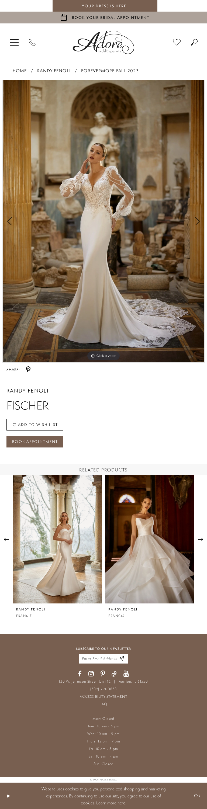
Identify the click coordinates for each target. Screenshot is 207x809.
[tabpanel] (103, 221)
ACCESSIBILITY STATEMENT (103, 696)
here (121, 802)
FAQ (104, 704)
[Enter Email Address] (122, 659)
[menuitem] (14, 42)
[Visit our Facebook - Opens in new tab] (80, 674)
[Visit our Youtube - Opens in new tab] (126, 674)
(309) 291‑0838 (103, 689)
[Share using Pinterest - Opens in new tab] (28, 370)
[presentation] (57, 539)
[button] (14, 42)
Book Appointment (35, 441)
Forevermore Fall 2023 (110, 71)
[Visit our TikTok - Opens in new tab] (114, 674)
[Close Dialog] (8, 795)
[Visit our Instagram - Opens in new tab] (91, 674)
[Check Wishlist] (177, 42)
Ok (197, 795)
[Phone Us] (32, 42)
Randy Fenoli (53, 71)
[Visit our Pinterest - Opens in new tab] (103, 674)
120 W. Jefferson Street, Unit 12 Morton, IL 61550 (103, 681)
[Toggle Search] (194, 42)
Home (20, 71)
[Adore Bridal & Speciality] (103, 42)
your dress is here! (105, 6)
